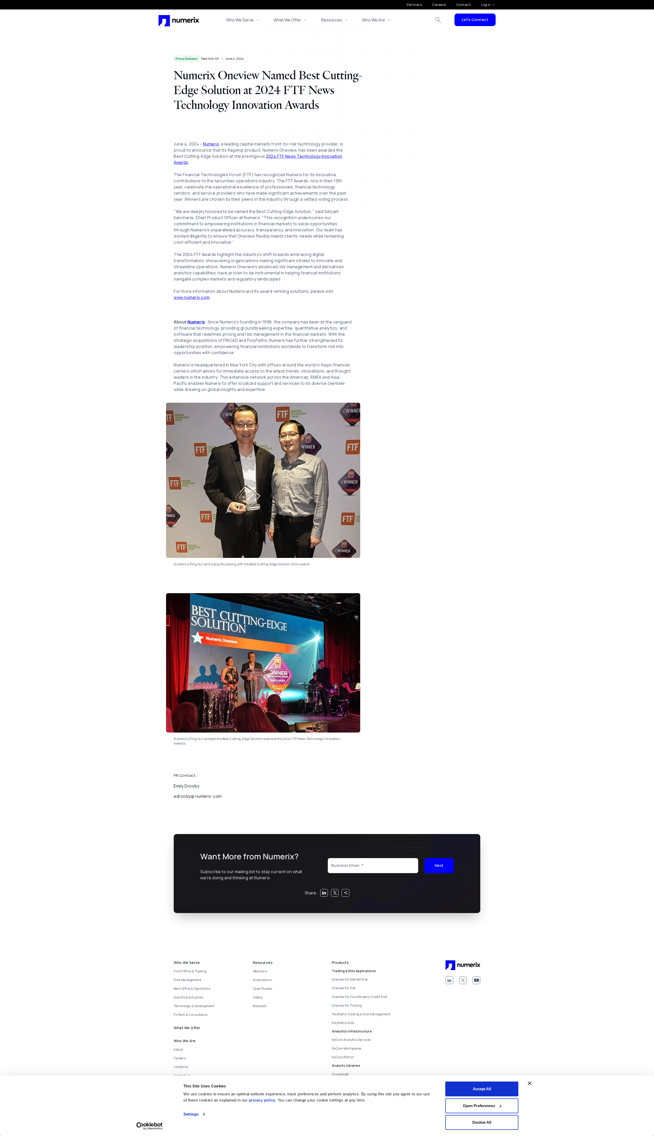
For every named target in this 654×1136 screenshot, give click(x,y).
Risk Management (187, 980)
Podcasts (259, 1006)
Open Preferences (479, 1106)
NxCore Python (343, 1057)
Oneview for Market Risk (350, 979)
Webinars (260, 971)
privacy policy (262, 1100)
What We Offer (287, 20)
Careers (439, 4)
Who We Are (373, 20)
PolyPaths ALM (343, 1023)
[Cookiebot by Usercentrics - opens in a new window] (149, 1126)
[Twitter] (463, 980)
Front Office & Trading (190, 971)
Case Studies (262, 988)
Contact (463, 4)
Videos (258, 997)
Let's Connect (475, 19)
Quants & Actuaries (188, 997)
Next (439, 865)
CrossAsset (340, 1074)
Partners (414, 4)
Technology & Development (194, 1006)
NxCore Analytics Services (351, 1040)
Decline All (481, 1122)
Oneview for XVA (344, 988)
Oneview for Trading (347, 1005)
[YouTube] (476, 980)
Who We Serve (240, 20)
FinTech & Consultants (191, 1015)
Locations (181, 1067)
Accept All (482, 1089)
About (178, 1049)
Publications (262, 980)
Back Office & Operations (192, 988)
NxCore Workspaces (346, 1048)
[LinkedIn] (449, 980)
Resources (331, 20)
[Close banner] (529, 1083)
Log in (486, 4)
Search (438, 20)
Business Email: (346, 865)
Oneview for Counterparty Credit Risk (359, 997)
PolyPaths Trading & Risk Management (361, 1014)
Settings (190, 1114)
